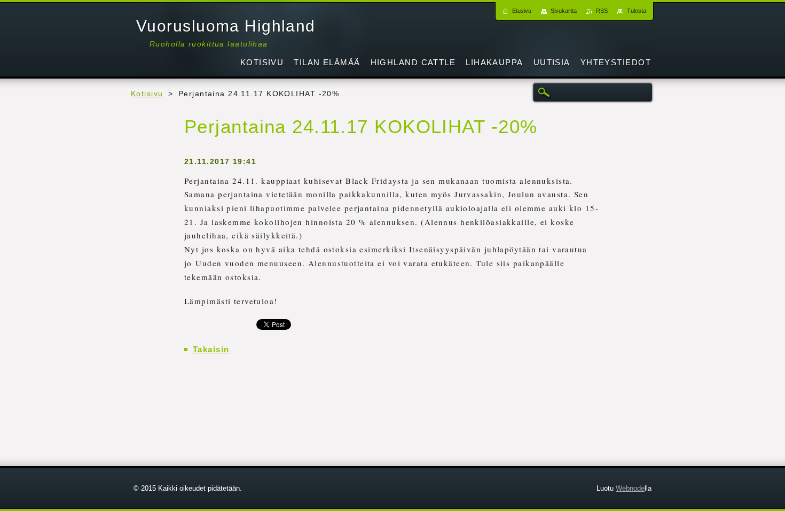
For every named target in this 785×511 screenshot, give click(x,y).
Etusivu (521, 10)
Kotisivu (147, 94)
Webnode (630, 488)
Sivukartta (564, 10)
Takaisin (211, 349)
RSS (602, 10)
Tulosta (636, 10)
